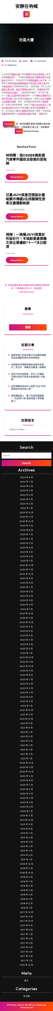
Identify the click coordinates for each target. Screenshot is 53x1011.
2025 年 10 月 (26, 521)
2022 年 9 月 (26, 670)
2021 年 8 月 (26, 727)
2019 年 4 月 (26, 846)
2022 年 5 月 (26, 688)
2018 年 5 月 (26, 890)
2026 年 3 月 (26, 499)
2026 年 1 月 (26, 508)
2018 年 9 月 (26, 877)
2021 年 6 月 (26, 736)
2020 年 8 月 (26, 780)
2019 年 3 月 (26, 850)
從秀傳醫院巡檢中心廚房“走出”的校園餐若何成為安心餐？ (28, 387)
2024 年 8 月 (26, 582)
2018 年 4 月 (26, 894)
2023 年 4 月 (26, 639)
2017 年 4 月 (26, 947)
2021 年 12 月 (26, 710)
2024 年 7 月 (26, 587)
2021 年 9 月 (26, 723)
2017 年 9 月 (26, 925)
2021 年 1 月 (26, 758)
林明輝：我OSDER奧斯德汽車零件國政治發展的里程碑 (26, 159)
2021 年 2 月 (26, 754)
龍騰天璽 (10, 77)
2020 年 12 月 (26, 762)
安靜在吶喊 (26, 6)
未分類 (26, 996)
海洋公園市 (13, 92)
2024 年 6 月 (26, 591)
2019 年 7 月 (26, 833)
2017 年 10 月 (26, 921)
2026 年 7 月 (26, 481)
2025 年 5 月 (26, 543)
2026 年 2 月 (26, 503)
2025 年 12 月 (26, 512)
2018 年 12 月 (26, 864)
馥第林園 (40, 77)
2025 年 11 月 (26, 517)
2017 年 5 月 (26, 943)
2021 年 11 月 (26, 714)
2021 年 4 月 (26, 745)
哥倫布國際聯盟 (19, 83)
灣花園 (9, 98)
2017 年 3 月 (26, 951)
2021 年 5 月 (26, 741)
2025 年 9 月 (26, 525)
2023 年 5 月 (26, 635)
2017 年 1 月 (26, 960)
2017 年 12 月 (26, 912)
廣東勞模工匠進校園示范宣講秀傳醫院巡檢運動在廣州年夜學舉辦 (28, 356)
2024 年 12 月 (26, 565)
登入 (26, 980)
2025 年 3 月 (26, 552)
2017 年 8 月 (26, 929)
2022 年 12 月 (26, 657)
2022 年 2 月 (26, 701)
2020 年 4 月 (26, 798)
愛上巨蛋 (12, 95)
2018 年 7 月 (26, 881)
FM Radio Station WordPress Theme (25, 1005)
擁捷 (28, 74)
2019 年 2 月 (26, 855)
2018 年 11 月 (26, 868)
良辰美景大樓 (24, 113)
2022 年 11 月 (26, 662)
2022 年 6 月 (26, 683)
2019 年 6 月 (26, 837)
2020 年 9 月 (26, 776)
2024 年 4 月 (26, 596)
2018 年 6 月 (26, 885)
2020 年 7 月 (26, 785)
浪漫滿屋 (41, 107)
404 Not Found (26, 292)
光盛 (26, 98)
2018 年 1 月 (26, 908)
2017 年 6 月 (26, 938)
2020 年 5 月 (26, 793)
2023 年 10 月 (26, 622)
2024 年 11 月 (26, 569)
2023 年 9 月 (26, 626)
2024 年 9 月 (26, 578)
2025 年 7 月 (26, 534)
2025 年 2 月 (26, 556)
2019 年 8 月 (26, 828)
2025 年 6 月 (26, 539)
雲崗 (41, 113)
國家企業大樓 (8, 89)
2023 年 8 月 (26, 631)
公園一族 (29, 107)
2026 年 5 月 (26, 490)
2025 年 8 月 (26, 530)
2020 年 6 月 (26, 789)
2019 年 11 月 (26, 815)
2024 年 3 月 (26, 600)
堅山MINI (36, 104)
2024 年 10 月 (26, 574)
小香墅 (23, 110)
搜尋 (28, 309)
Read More (17, 176)
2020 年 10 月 (27, 771)
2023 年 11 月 (26, 618)
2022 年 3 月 (26, 697)
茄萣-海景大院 (38, 83)
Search (26, 463)
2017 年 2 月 (26, 956)
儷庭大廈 (16, 74)
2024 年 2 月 (26, 604)
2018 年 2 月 (26, 903)
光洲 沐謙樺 (45, 98)
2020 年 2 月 (26, 806)
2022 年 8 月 (26, 675)
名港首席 (40, 74)
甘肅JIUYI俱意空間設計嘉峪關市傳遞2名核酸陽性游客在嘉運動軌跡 (25, 199)
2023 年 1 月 (26, 653)
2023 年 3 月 (26, 644)
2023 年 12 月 (26, 613)
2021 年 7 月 (26, 732)
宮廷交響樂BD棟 (23, 89)
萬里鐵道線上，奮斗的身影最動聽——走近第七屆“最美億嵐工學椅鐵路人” (27, 398)
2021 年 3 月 (26, 749)
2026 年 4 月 (26, 495)
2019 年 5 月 (26, 842)
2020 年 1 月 (26, 811)
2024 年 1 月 (26, 609)
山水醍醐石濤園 (9, 101)
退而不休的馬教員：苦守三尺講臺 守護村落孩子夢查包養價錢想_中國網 (28, 377)
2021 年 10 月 (26, 719)
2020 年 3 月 (26, 802)
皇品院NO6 (11, 107)
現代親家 (22, 95)
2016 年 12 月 (26, 965)
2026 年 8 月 (26, 477)
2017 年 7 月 (26, 934)
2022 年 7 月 (26, 679)
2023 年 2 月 (26, 648)
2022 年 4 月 (26, 692)
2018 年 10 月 (26, 872)
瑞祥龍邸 (8, 86)
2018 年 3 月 (26, 899)
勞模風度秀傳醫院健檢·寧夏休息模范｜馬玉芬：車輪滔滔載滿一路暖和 (28, 366)
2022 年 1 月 (26, 705)
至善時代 (41, 89)
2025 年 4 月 (26, 547)
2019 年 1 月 (26, 859)
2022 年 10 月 (26, 666)
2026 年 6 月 (26, 486)
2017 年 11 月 (26, 916)
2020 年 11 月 (26, 767)
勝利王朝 (40, 95)
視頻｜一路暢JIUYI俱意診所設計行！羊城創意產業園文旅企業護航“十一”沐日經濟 (26, 240)
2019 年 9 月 (26, 824)
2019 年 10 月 (26, 820)
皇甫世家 (30, 77)
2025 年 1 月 (26, 560)
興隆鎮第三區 (36, 80)
